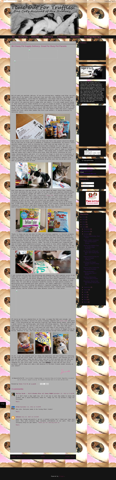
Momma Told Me (24, 384)
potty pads (63, 321)
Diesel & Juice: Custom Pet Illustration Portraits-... (91, 268)
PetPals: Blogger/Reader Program (92, 37)
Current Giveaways (62, 37)
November (87, 231)
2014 (84, 222)
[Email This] (41, 384)
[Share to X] (44, 384)
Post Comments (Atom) (48, 462)
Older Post (70, 457)
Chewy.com (49, 195)
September (87, 287)
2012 (84, 227)
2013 (84, 224)
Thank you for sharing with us (48, 422)
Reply (17, 401)
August (86, 289)
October (86, 234)
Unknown (18, 417)
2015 (84, 219)
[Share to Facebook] (46, 384)
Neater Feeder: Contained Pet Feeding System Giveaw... (91, 241)
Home (13, 37)
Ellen (17, 407)
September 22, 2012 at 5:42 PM (63, 393)
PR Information (35, 37)
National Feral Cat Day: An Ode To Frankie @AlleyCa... (91, 258)
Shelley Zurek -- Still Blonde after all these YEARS (34, 393)
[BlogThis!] (43, 384)
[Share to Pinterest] (48, 384)
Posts (84, 183)
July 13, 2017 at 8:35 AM (30, 417)
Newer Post (16, 457)
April (85, 299)
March (86, 302)
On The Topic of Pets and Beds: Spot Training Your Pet (91, 252)
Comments (86, 186)
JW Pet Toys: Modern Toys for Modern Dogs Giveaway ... (91, 247)
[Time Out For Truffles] (92, 149)
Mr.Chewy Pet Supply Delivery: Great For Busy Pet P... (91, 263)
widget (3, 407)
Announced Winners (75, 37)
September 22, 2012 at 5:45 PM (30, 407)
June (85, 294)
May (85, 297)
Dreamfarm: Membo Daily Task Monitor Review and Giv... (91, 282)
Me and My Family (22, 37)
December (87, 229)
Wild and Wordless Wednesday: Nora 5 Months (90, 273)
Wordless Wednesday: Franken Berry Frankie (91, 277)
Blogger (61, 476)
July (85, 292)
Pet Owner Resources (48, 37)
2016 (84, 217)
